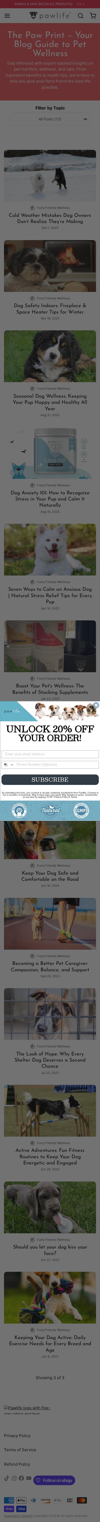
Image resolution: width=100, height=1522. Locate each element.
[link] (50, 711)
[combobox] (8, 765)
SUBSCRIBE (50, 779)
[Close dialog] (96, 705)
